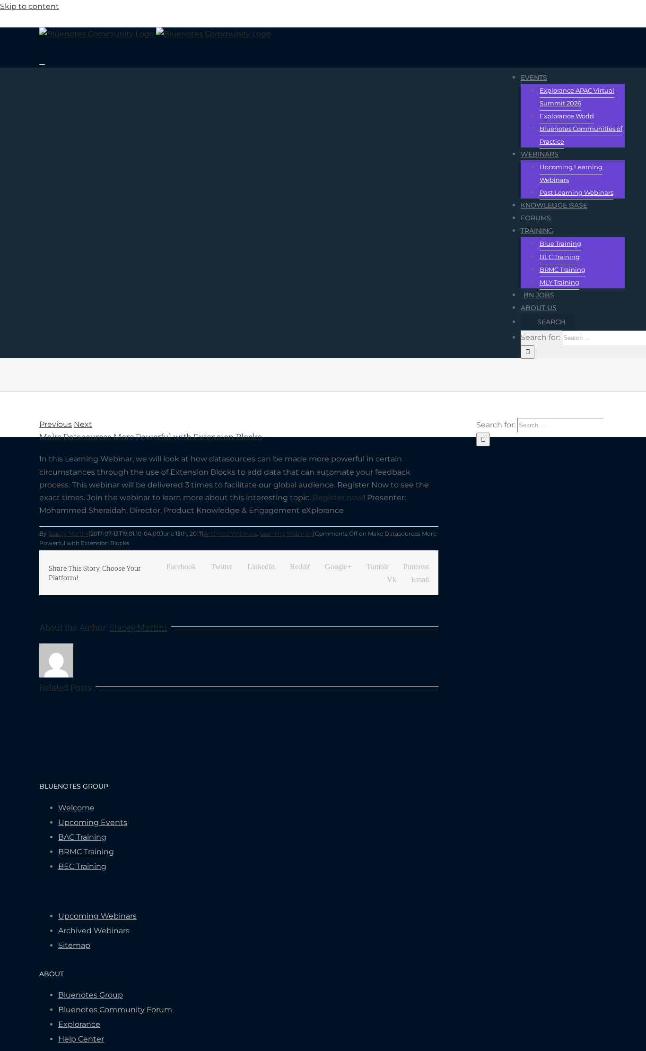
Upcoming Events (92, 822)
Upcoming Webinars (97, 916)
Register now (338, 497)
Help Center (81, 1038)
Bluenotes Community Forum (115, 1009)
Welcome (76, 807)
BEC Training (82, 866)
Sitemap (74, 945)
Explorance (79, 1024)
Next (83, 424)
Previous (55, 424)
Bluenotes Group (90, 994)
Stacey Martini (68, 533)
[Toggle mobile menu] (42, 61)
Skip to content (29, 6)
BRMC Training (86, 851)
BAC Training (82, 837)
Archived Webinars (230, 533)
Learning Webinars (286, 533)
